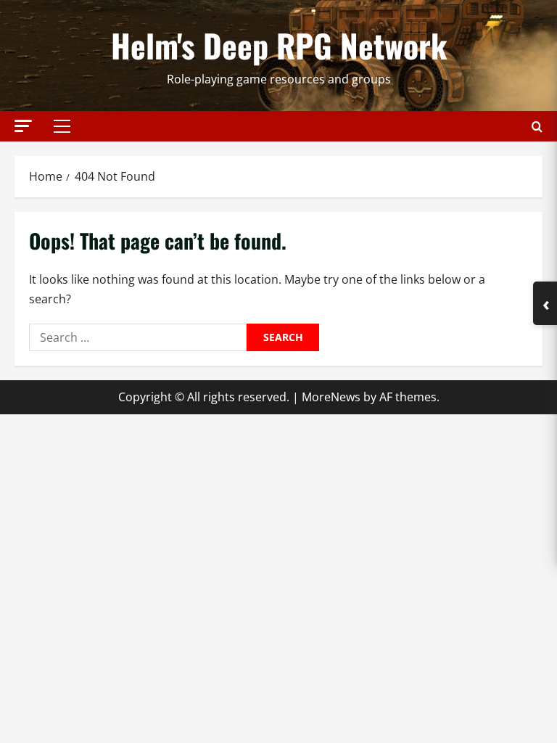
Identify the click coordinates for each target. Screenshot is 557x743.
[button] (23, 126)
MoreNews (331, 397)
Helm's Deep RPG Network (279, 45)
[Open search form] (537, 126)
